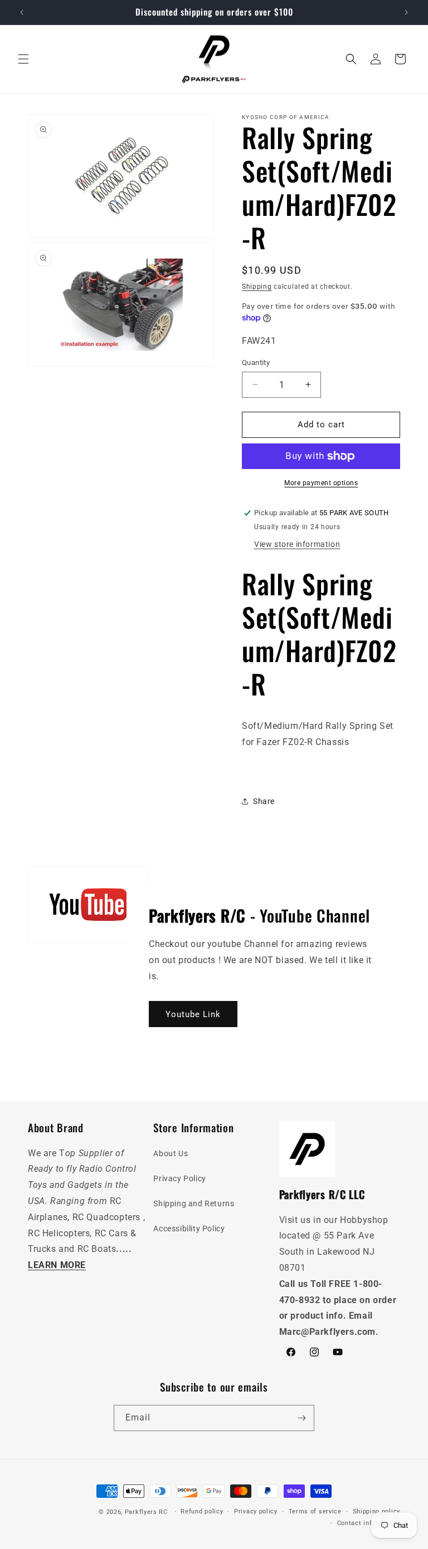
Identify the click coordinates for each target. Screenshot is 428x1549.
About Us (170, 1153)
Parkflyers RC (147, 1512)
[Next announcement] (406, 12)
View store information (297, 544)
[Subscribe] (301, 1418)
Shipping (257, 286)
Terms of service (315, 1511)
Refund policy (202, 1511)
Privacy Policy (179, 1178)
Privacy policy (256, 1511)
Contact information (368, 1523)
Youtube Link (193, 1014)
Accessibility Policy (189, 1228)
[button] (23, 59)
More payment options (321, 483)
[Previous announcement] (21, 12)
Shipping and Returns (193, 1203)
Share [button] (264, 801)
